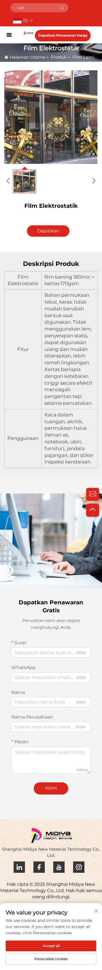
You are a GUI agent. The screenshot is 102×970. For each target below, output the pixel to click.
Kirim (51, 788)
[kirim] (62, 7)
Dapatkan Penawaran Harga (62, 35)
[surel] (92, 494)
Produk (59, 57)
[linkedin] (19, 867)
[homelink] (28, 33)
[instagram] (78, 867)
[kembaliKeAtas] (92, 510)
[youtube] (59, 867)
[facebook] (39, 867)
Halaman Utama (27, 57)
